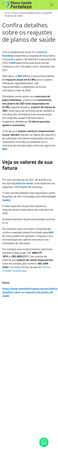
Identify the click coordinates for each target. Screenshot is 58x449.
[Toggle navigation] (51, 5)
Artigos (15, 13)
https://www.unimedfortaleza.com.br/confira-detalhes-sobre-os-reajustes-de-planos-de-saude (30, 292)
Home (7, 13)
